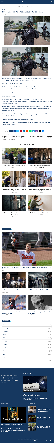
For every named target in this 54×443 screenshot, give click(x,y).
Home (3, 6)
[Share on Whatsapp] (30, 131)
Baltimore (27, 324)
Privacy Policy (44, 441)
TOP (27, 354)
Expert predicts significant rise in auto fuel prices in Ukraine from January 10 (34, 394)
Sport (27, 347)
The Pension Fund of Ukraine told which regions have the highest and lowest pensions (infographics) (13, 430)
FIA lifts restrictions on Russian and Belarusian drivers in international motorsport (39, 290)
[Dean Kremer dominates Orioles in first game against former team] (14, 302)
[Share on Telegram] (33, 131)
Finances (27, 331)
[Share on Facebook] (15, 131)
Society (9, 6)
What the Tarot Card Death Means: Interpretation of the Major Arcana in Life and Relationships (12, 419)
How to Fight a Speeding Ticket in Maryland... (14, 165)
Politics (27, 341)
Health (27, 334)
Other (27, 338)
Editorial (36, 441)
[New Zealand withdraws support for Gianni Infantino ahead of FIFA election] (14, 280)
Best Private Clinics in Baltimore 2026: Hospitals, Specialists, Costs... (45, 409)
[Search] (52, 2)
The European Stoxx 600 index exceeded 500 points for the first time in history (13, 425)
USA (27, 357)
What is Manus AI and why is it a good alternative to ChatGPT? (33, 389)
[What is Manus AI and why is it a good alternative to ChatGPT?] (35, 384)
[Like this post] (11, 131)
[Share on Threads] (40, 131)
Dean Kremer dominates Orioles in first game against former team (13, 312)
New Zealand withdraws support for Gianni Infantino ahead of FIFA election (12, 290)
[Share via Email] (43, 131)
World (27, 360)
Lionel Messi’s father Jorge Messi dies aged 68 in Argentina (39, 312)
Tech (27, 351)
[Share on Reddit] (27, 131)
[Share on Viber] (36, 131)
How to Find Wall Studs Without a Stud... (40, 212)
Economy (27, 328)
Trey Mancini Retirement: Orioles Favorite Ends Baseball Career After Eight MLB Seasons (26, 268)
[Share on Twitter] (17, 131)
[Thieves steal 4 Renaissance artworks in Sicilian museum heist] (40, 156)
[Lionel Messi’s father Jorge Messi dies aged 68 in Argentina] (40, 302)
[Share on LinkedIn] (24, 131)
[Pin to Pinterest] (21, 131)
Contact (52, 441)
